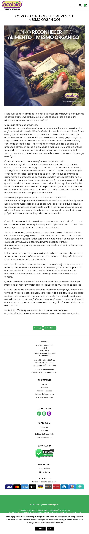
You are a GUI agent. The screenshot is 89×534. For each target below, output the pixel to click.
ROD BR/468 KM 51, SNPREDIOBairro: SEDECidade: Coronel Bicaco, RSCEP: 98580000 (44, 350)
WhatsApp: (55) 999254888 (44, 365)
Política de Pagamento (44, 394)
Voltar (37, 328)
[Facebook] (39, 415)
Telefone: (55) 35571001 (44, 363)
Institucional (44, 423)
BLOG (44, 384)
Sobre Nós (45, 427)
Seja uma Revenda (44, 437)
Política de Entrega (44, 391)
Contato (44, 341)
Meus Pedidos (44, 469)
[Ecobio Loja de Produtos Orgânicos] (12, 10)
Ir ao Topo (50, 328)
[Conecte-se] (80, 6)
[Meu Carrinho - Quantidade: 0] (85, 7)
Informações (44, 379)
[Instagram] (44, 415)
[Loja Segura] (44, 457)
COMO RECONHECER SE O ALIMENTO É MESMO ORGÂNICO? (44, 18)
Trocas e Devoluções (44, 397)
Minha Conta (44, 464)
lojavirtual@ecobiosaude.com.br (45, 372)
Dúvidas (44, 387)
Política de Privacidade (44, 434)
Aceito (40, 528)
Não (50, 528)
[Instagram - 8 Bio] (49, 415)
